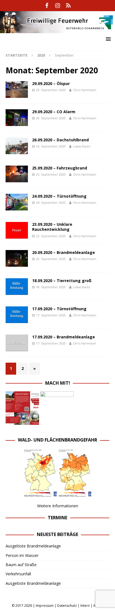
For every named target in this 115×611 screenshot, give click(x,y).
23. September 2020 (51, 236)
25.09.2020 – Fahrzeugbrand (59, 168)
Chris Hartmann (84, 90)
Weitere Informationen (57, 505)
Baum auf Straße (21, 564)
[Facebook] (47, 5)
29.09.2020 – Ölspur (51, 83)
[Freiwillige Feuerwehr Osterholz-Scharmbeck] (57, 29)
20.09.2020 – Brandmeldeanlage (63, 252)
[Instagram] (58, 5)
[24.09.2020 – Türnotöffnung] (17, 202)
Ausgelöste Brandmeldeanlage (33, 546)
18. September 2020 (51, 287)
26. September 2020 (51, 146)
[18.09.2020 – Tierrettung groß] (17, 286)
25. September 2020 (51, 174)
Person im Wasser (22, 555)
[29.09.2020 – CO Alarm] (17, 117)
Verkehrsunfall (18, 573)
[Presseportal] (68, 5)
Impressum (45, 605)
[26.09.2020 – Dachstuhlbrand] (17, 145)
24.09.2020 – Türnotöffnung (59, 196)
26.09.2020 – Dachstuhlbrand (60, 139)
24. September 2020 (51, 202)
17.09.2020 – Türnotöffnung (59, 308)
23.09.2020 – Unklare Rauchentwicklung (52, 227)
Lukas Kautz (81, 146)
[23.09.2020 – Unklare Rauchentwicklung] (17, 230)
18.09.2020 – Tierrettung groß (62, 280)
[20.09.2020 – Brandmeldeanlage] (17, 258)
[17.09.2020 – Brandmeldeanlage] (17, 342)
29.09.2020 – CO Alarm (53, 111)
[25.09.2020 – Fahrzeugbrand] (17, 174)
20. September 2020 (51, 259)
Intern (85, 605)
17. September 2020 (51, 315)
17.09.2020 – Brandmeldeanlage (63, 337)
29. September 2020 (51, 90)
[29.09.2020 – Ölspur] (17, 89)
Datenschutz (67, 605)
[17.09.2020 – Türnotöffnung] (17, 314)
